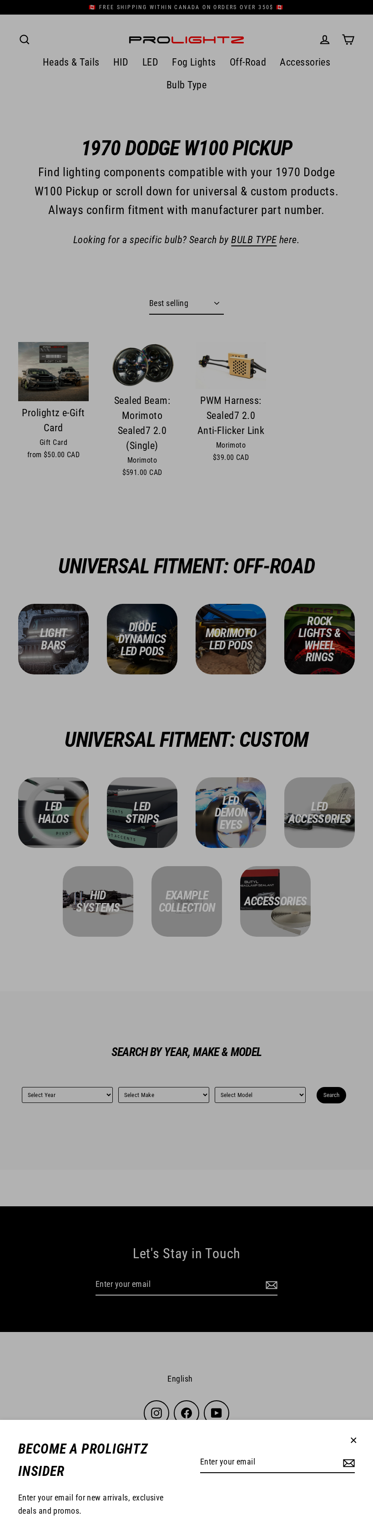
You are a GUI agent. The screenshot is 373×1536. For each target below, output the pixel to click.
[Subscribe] (347, 1462)
